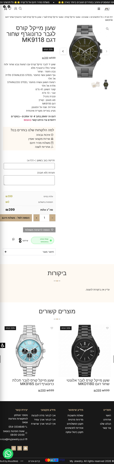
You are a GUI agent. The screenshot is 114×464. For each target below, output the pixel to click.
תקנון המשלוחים (75, 423)
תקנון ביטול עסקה (74, 432)
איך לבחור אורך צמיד (45, 419)
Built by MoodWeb (9, 461)
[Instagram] (19, 448)
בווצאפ (27, 119)
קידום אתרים (34, 461)
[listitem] (20, 239)
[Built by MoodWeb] (21, 461)
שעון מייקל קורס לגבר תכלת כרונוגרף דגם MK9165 (33, 382)
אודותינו (107, 419)
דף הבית (109, 17)
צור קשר (107, 427)
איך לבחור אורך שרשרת (43, 423)
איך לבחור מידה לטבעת (43, 415)
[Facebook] (25, 448)
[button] (15, 8)
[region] (57, 2)
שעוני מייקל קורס (72, 17)
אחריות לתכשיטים (74, 427)
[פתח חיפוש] (20, 8)
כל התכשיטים (97, 17)
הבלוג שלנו (105, 423)
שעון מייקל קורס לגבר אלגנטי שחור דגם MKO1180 (88, 382)
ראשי (108, 415)
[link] (8, 453)
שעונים (85, 17)
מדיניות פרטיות (75, 419)
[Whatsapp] (13, 448)
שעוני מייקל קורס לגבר (53, 17)
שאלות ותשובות (75, 415)
